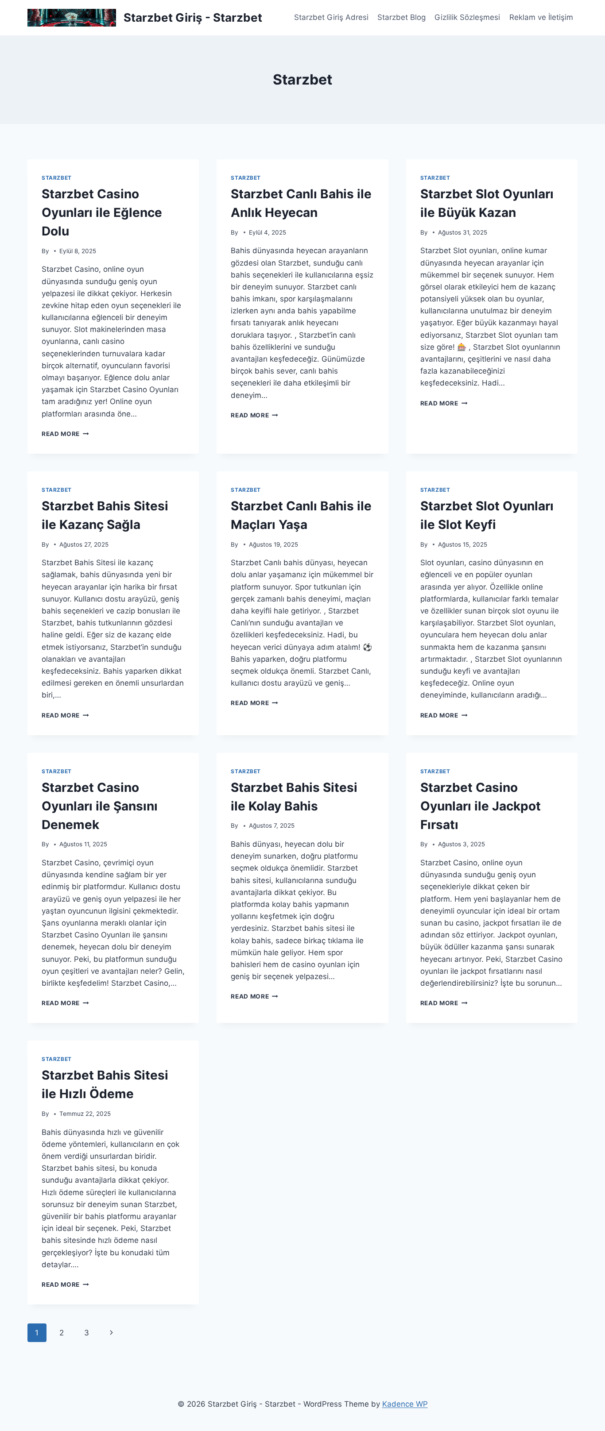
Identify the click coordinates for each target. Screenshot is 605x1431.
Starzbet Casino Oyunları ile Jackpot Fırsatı (480, 806)
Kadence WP (405, 1404)
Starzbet (57, 177)
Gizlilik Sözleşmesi (467, 17)
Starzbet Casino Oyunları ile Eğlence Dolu (102, 212)
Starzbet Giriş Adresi (331, 17)
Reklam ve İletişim (541, 17)
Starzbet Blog (401, 17)
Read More (65, 433)
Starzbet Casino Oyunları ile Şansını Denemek (100, 806)
